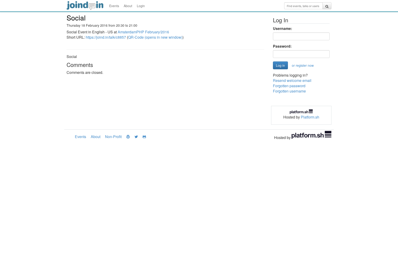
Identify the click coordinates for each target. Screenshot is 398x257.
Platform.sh (310, 117)
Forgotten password (289, 85)
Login (141, 5)
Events (114, 5)
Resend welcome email (292, 80)
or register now (303, 65)
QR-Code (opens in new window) (155, 37)
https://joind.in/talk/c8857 (106, 37)
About (128, 5)
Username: (282, 28)
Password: (282, 46)
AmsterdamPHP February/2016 (143, 32)
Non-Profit (113, 136)
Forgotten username (289, 91)
